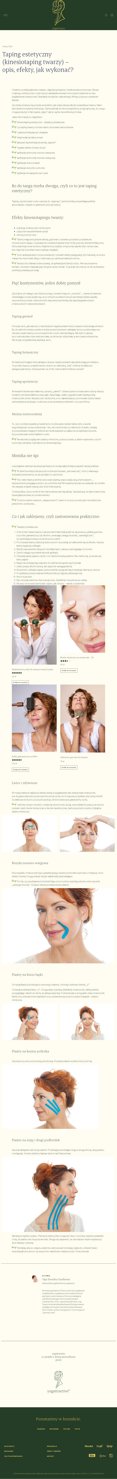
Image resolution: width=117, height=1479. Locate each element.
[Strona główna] (58, 1382)
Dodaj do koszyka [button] (20, 682)
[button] (5, 15)
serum (54, 542)
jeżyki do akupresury (76, 532)
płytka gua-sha (94, 532)
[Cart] (112, 15)
